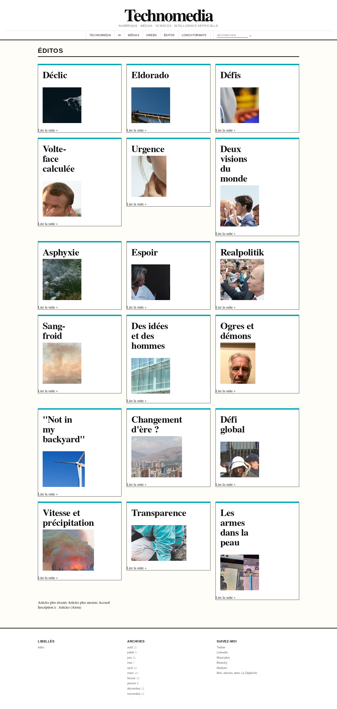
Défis (230, 74)
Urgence (147, 148)
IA (119, 35)
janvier (132, 683)
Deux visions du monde (233, 163)
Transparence (158, 512)
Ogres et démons (237, 330)
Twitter (221, 647)
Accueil (104, 602)
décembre (135, 688)
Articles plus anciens (83, 602)
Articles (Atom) (69, 607)
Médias (133, 35)
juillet (132, 652)
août (132, 647)
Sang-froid (54, 330)
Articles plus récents (53, 602)
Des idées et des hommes (149, 335)
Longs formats (194, 35)
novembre (135, 694)
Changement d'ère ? (156, 424)
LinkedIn (222, 652)
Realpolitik (242, 252)
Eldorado (150, 74)
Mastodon (223, 657)
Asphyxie (61, 252)
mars (132, 673)
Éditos (169, 35)
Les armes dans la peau (234, 526)
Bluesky (222, 662)
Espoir (144, 252)
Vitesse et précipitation (68, 517)
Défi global (232, 424)
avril (132, 668)
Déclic (55, 74)
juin (131, 657)
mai (131, 662)
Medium (222, 668)
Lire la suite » (48, 130)
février (133, 678)
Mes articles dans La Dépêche (237, 673)
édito (41, 647)
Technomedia (168, 14)
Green (151, 35)
